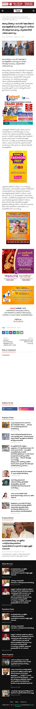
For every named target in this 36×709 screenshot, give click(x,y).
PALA (7, 17)
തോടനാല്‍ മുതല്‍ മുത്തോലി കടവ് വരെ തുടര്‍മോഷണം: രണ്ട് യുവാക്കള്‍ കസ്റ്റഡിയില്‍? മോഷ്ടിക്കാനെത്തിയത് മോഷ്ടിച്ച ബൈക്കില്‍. (22, 437)
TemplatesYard (16, 705)
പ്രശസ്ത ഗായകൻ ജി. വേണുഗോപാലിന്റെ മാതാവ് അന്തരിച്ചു (22, 581)
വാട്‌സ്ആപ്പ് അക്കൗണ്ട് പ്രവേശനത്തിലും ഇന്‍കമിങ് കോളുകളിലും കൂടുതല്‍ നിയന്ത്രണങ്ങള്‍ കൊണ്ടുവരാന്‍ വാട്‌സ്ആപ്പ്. (20, 484)
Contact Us (23, 702)
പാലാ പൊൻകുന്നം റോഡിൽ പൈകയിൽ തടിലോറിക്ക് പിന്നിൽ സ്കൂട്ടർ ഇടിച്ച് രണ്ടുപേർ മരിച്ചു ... (21, 662)
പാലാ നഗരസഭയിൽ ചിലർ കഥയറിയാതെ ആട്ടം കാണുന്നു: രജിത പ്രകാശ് (22, 495)
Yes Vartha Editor (8, 37)
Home (3, 17)
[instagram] (26, 409)
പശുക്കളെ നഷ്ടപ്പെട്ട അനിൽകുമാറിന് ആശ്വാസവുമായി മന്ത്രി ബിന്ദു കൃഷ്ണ (22, 692)
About (16, 702)
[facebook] (10, 409)
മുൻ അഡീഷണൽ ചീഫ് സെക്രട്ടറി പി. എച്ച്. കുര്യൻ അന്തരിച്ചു (21, 472)
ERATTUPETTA (11, 327)
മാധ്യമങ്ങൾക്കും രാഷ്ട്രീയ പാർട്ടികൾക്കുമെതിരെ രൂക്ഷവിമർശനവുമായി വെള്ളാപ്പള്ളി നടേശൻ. (17, 544)
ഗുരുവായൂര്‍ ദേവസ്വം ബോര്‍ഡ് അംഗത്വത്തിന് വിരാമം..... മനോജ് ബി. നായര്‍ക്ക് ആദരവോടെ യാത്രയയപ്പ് (21, 426)
